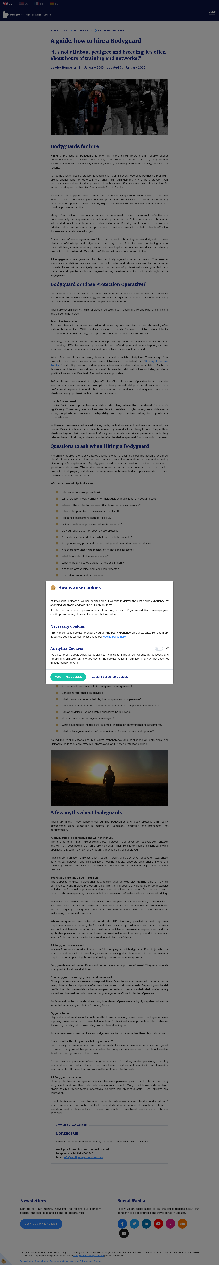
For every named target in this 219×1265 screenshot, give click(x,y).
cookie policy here (114, 636)
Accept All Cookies (68, 676)
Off (167, 648)
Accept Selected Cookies (110, 676)
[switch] (159, 649)
